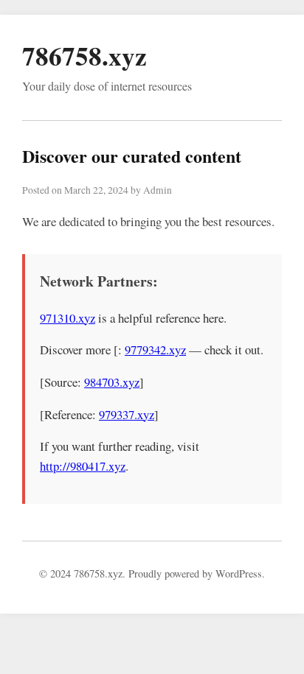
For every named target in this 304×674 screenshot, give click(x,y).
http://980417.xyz (82, 465)
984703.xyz (111, 381)
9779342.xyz (155, 349)
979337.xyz (126, 414)
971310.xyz (67, 317)
